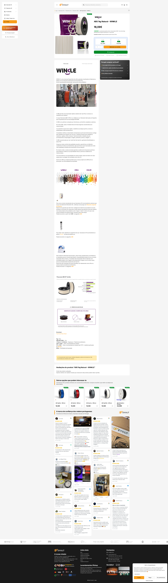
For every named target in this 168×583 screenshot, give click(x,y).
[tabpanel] (76, 213)
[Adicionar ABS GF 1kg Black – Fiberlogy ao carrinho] (128, 399)
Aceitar (139, 577)
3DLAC (62, 234)
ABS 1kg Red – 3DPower (76, 403)
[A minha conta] (127, 5)
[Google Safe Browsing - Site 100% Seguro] (58, 569)
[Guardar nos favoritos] (129, 10)
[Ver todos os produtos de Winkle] (98, 17)
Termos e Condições (84, 553)
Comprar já (111, 52)
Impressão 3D (9, 4)
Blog (81, 552)
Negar (150, 577)
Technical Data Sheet (61, 333)
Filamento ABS (75, 10)
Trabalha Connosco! (84, 561)
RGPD (81, 560)
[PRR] (65, 575)
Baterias (8, 14)
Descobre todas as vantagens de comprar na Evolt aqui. (111, 77)
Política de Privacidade (84, 555)
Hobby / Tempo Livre (10, 18)
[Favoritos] (122, 5)
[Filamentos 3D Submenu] (16, 8)
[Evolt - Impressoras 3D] (63, 5)
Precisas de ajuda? (11, 32)
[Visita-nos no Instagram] (119, 565)
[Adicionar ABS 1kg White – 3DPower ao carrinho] (112, 399)
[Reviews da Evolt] (65, 565)
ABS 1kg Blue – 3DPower (60, 403)
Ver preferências (161, 577)
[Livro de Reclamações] (68, 569)
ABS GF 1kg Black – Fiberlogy (120, 403)
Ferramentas (8, 11)
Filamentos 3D (9, 8)
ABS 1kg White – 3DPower (107, 403)
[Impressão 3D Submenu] (16, 4)
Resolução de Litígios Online (86, 558)
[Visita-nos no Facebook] (117, 565)
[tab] (66, 63)
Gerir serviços (137, 574)
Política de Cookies (149, 580)
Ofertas (7, 21)
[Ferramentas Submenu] (16, 11)
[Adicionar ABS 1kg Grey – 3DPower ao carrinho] (97, 399)
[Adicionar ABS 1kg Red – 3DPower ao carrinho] (82, 399)
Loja (56, 10)
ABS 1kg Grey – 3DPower (91, 403)
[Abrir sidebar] (57, 5)
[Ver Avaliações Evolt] (92, 476)
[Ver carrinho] (124, 5)
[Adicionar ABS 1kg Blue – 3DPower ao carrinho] (66, 399)
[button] (73, 24)
